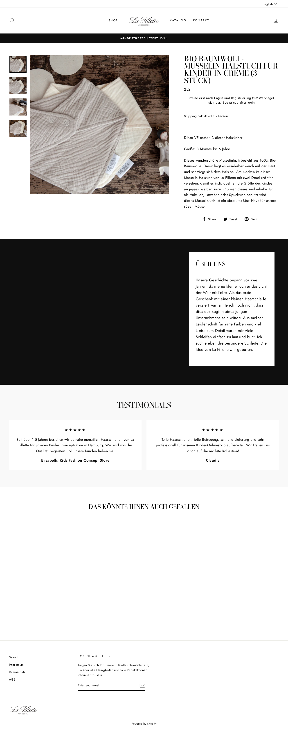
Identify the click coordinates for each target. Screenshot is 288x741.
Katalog (178, 20)
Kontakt (201, 20)
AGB (12, 679)
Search (13, 657)
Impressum (16, 664)
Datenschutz (17, 672)
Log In (218, 98)
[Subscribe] (142, 686)
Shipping (190, 116)
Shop (113, 20)
